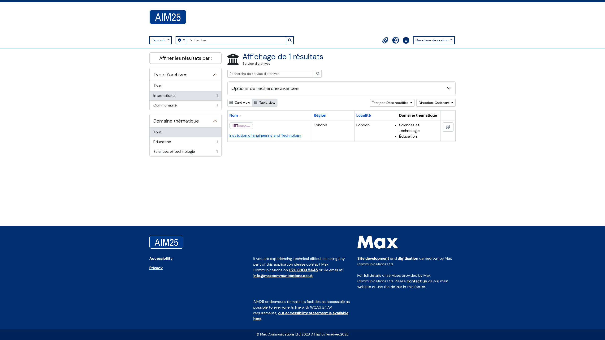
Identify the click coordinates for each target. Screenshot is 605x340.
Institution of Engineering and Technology (265, 135)
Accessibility (161, 258)
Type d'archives (170, 75)
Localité (363, 115)
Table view (266, 102)
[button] (385, 40)
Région (320, 115)
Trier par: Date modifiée (391, 103)
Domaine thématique (176, 121)
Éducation (185, 143)
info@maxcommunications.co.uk (283, 275)
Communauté (185, 106)
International (185, 97)
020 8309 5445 (303, 270)
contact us (417, 281)
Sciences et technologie (185, 152)
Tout (157, 85)
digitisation (408, 258)
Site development (373, 258)
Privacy (156, 267)
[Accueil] (169, 17)
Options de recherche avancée (265, 88)
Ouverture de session (432, 40)
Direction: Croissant (434, 103)
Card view (242, 102)
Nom (233, 115)
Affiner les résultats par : (185, 58)
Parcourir (159, 40)
